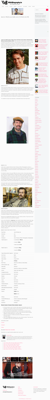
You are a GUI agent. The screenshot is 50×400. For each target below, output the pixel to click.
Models (36, 156)
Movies (33, 6)
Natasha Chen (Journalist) (10, 329)
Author (36, 105)
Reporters (37, 185)
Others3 (36, 167)
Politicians (20, 6)
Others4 (36, 169)
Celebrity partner (38, 120)
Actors (6, 6)
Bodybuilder (37, 110)
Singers (36, 190)
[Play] (22, 359)
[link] (3, 363)
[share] (31, 362)
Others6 (36, 172)
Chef (36, 123)
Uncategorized (38, 200)
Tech (36, 195)
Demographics (37, 128)
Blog (36, 107)
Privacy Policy (20, 393)
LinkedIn (2, 322)
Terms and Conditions (22, 395)
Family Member (38, 141)
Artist (36, 102)
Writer (36, 203)
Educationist (37, 135)
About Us (19, 388)
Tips (36, 197)
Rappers (36, 182)
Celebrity (36, 117)
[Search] (47, 10)
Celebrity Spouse (38, 122)
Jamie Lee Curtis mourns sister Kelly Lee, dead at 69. (11, 379)
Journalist (37, 151)
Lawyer (36, 153)
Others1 (36, 164)
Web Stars (37, 202)
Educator (36, 136)
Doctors (36, 133)
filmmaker (37, 146)
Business (36, 112)
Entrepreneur (37, 140)
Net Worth (37, 161)
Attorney (36, 104)
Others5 (36, 171)
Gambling (37, 148)
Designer (36, 130)
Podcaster (37, 176)
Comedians (37, 125)
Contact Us (20, 390)
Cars (36, 115)
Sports (15, 6)
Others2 (36, 166)
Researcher (37, 187)
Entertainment (37, 138)
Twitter (2, 327)
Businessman (37, 113)
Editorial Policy (21, 392)
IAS (35, 149)
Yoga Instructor (38, 205)
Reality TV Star (38, 184)
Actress (10, 6)
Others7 (36, 174)
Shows (29, 6)
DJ (35, 131)
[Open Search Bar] (48, 6)
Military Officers (38, 154)
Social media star (38, 192)
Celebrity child (37, 118)
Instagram (3, 324)
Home (3, 6)
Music (36, 159)
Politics (36, 179)
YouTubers (25, 6)
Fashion (36, 143)
